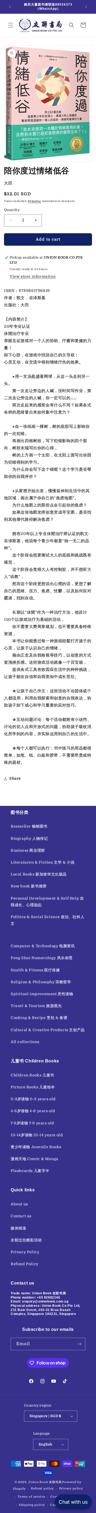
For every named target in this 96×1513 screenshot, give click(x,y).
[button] (11, 25)
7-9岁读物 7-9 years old (32, 1123)
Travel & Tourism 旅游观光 (36, 1006)
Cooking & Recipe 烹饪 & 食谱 (39, 1018)
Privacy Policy (25, 1252)
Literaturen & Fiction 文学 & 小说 (42, 862)
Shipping (34, 201)
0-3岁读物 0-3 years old (33, 1099)
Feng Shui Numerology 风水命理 (42, 958)
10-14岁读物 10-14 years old (37, 1135)
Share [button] (15, 778)
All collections (25, 1042)
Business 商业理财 (28, 850)
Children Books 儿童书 (32, 1075)
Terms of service (31, 1496)
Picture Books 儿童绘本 (33, 1087)
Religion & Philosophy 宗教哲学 (41, 982)
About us (19, 1204)
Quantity (12, 210)
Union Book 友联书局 (45, 1482)
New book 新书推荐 (29, 886)
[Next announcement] (86, 7)
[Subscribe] (79, 1344)
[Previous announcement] (10, 7)
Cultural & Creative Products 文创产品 (48, 1030)
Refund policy (42, 1488)
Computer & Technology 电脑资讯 (43, 946)
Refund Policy (24, 1264)
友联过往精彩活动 (26, 1240)
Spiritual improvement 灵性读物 (42, 994)
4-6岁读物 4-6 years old (33, 1111)
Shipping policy (32, 1505)
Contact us (21, 1216)
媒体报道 (18, 1228)
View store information (32, 276)
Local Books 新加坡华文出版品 (39, 874)
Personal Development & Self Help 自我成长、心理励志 (47, 901)
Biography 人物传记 (29, 838)
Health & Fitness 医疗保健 (35, 970)
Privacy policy (71, 1488)
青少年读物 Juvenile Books (36, 1147)
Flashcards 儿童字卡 (30, 1171)
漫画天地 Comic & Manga (34, 1159)
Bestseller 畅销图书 (29, 826)
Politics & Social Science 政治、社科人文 (47, 920)
